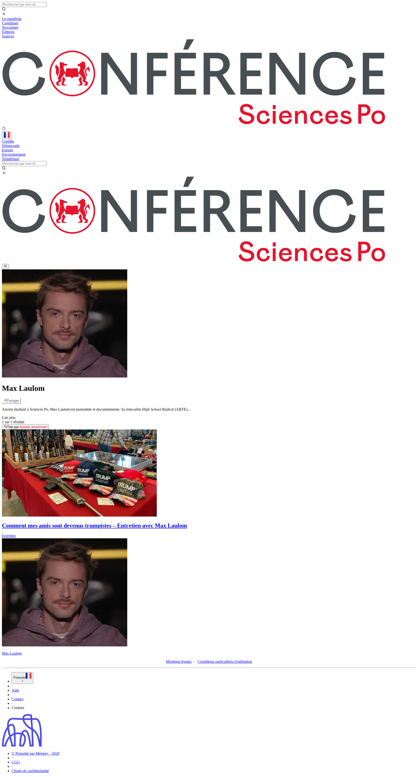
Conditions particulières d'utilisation (225, 661)
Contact (17, 699)
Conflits (8, 141)
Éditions (8, 32)
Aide (15, 690)
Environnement (13, 154)
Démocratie (11, 146)
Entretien (9, 536)
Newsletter (10, 27)
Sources (8, 36)
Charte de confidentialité (30, 771)
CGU (16, 762)
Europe (7, 150)
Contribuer (10, 23)
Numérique (10, 159)
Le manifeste (12, 19)
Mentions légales (179, 661)
